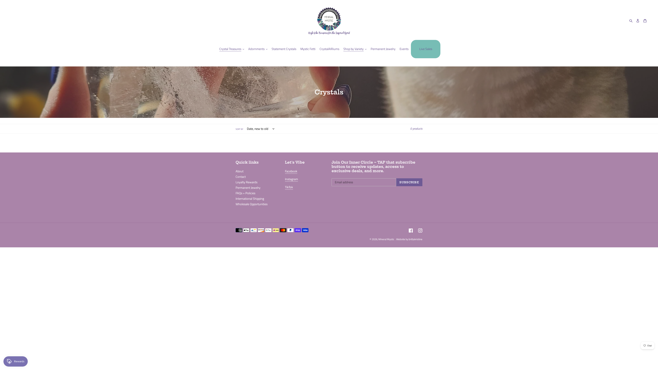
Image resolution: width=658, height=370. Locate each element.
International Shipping (250, 198)
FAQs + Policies (245, 193)
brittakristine (415, 239)
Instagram (291, 179)
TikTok (289, 187)
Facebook (291, 171)
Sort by (239, 129)
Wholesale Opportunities (251, 204)
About (239, 171)
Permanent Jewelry (248, 187)
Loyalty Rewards (246, 182)
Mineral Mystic (386, 239)
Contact (241, 176)
